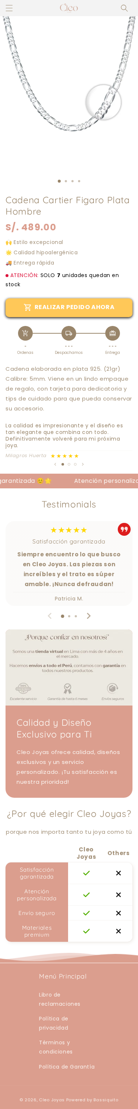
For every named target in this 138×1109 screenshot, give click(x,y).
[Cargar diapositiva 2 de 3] (69, 464)
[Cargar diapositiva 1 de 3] (59, 181)
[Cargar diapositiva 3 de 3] (75, 464)
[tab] (62, 616)
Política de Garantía (67, 1066)
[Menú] (9, 8)
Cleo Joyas (52, 1100)
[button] (124, 8)
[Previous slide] (50, 615)
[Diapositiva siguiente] (82, 464)
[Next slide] (88, 615)
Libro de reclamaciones (60, 999)
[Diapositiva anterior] (55, 464)
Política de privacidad (53, 1023)
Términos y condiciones (56, 1047)
